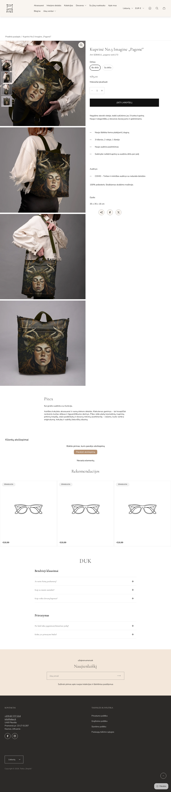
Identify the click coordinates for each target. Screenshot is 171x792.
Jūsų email (54, 676)
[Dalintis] (101, 212)
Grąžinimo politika (99, 721)
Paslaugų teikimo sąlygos (103, 732)
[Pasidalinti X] (118, 212)
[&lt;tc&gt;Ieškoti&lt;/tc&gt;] (157, 8)
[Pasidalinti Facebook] (110, 212)
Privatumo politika (100, 715)
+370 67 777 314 (13, 716)
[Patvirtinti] (120, 675)
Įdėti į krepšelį (124, 102)
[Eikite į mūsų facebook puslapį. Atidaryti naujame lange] (8, 736)
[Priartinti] (81, 45)
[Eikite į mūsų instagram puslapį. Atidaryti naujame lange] (15, 736)
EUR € (138, 8)
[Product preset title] (28, 509)
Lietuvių (126, 8)
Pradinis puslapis (12, 36)
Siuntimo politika (99, 726)
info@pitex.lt (10, 719)
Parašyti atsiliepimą (85, 452)
